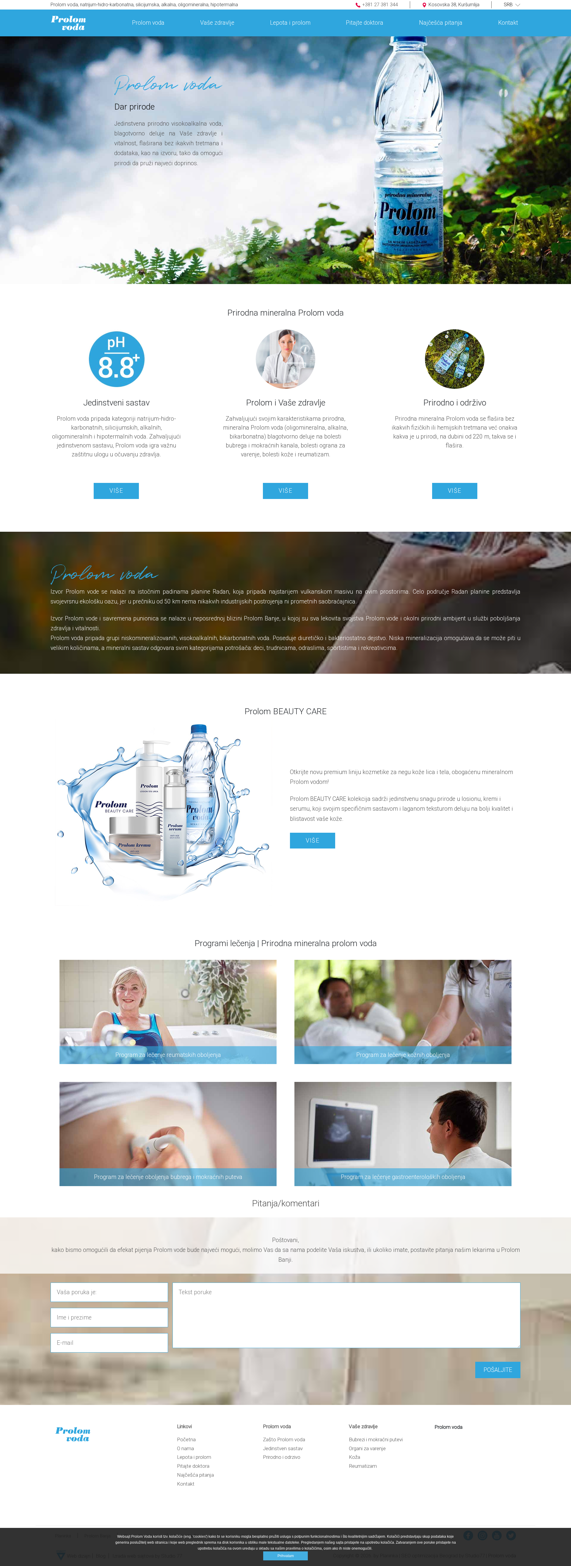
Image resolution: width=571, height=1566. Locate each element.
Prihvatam (285, 1556)
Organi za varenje (367, 1448)
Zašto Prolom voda (284, 1439)
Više (116, 490)
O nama (185, 1448)
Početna (186, 1439)
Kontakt (185, 1484)
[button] (148, 18)
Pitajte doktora (193, 1466)
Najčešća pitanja (195, 1475)
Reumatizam (363, 1466)
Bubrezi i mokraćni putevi (376, 1439)
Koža (354, 1457)
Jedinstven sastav (283, 1448)
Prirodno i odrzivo (281, 1457)
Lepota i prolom (194, 1457)
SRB (509, 4)
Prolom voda (448, 1427)
